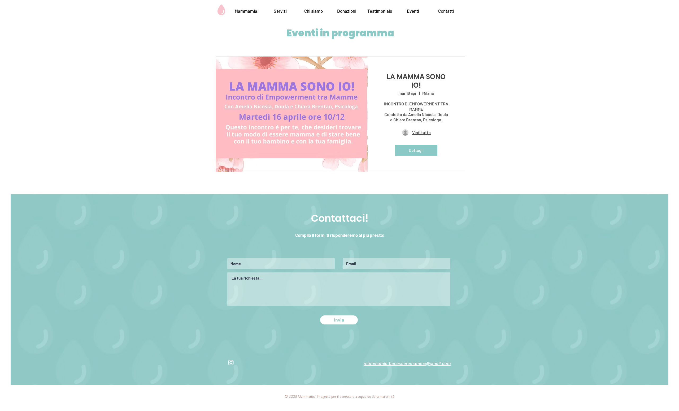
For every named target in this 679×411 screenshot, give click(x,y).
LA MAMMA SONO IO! (416, 81)
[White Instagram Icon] (230, 362)
